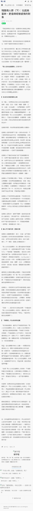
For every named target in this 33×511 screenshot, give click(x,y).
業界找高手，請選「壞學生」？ (10, 481)
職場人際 (12, 447)
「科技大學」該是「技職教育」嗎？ (11, 473)
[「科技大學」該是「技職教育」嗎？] (16, 470)
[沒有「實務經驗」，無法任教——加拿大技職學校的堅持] (16, 486)
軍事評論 (28, 5)
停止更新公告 (9, 5)
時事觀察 (19, 5)
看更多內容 (17, 498)
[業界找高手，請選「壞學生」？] (16, 478)
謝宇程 (3, 21)
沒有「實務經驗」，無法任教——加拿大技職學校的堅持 (16, 491)
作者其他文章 (16, 467)
